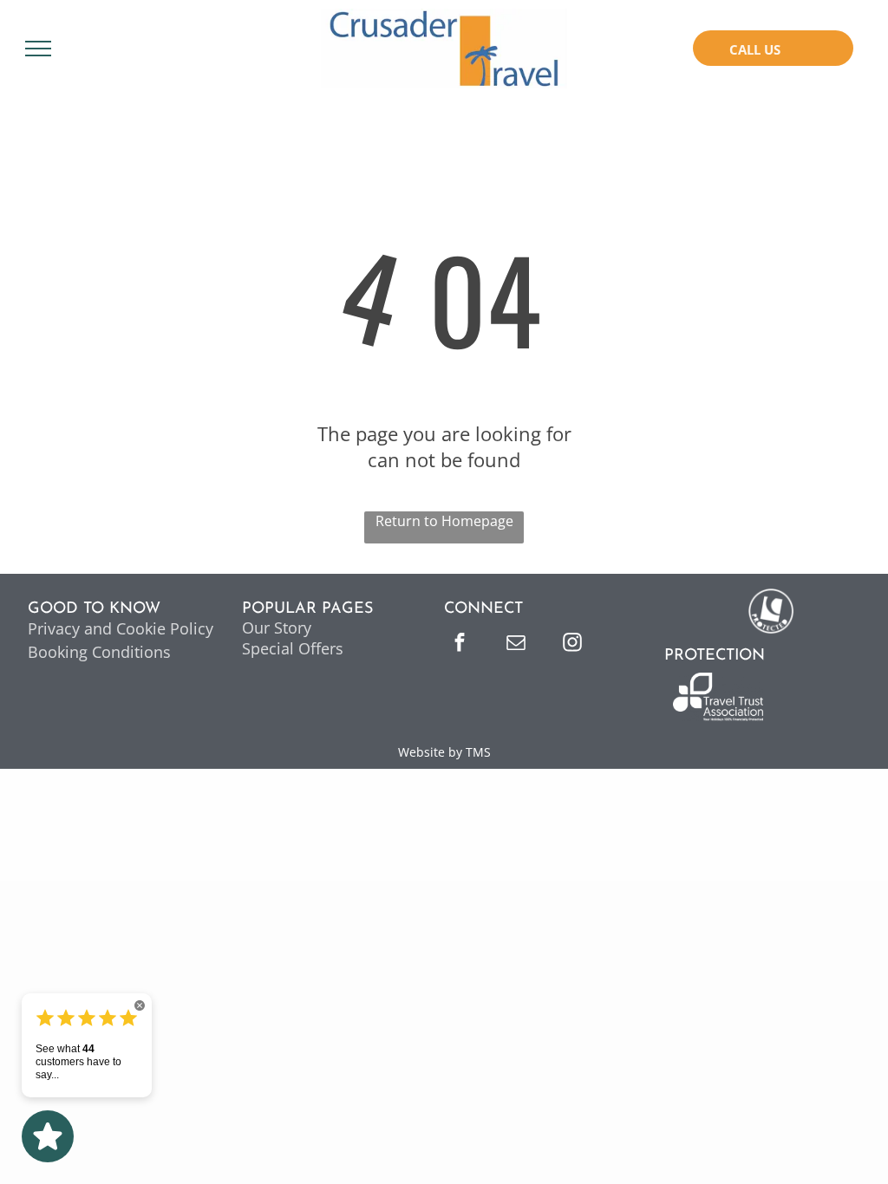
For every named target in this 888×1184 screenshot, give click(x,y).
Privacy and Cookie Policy (120, 628)
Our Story (276, 627)
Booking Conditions (99, 651)
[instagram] (572, 644)
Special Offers (292, 648)
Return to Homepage (444, 520)
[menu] (38, 48)
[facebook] (459, 644)
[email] (516, 644)
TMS (478, 752)
